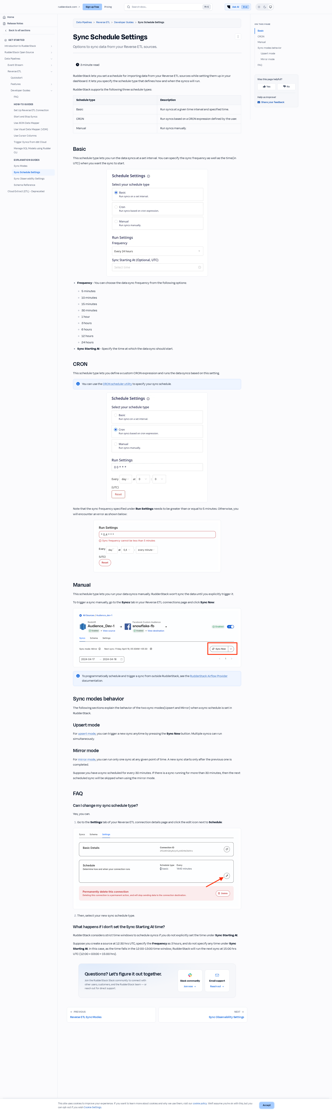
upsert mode (87, 734)
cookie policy (200, 1103)
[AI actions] (238, 37)
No (288, 86)
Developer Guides (124, 22)
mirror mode (86, 759)
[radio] (259, 7)
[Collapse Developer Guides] (51, 90)
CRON (261, 36)
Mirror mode (268, 59)
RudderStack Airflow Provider (208, 676)
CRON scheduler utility (117, 384)
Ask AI (239, 7)
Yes (268, 86)
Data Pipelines (84, 22)
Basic (261, 31)
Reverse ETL (103, 22)
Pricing (108, 7)
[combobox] (168, 7)
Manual (262, 42)
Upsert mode (268, 53)
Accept (267, 1105)
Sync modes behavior (269, 48)
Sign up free (92, 7)
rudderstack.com (67, 7)
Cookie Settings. (93, 1107)
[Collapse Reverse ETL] (51, 71)
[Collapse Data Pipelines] (51, 59)
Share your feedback (272, 102)
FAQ (260, 65)
